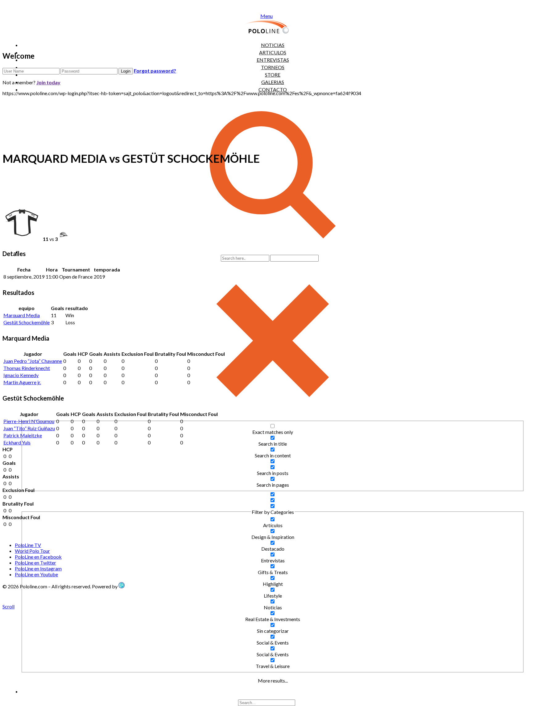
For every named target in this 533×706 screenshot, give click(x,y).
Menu (266, 16)
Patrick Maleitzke (22, 435)
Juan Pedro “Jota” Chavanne (32, 361)
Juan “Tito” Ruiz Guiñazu (29, 428)
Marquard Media (21, 315)
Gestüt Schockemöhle (26, 322)
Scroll (8, 606)
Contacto (272, 89)
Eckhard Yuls (17, 442)
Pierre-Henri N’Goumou (28, 421)
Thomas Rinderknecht (26, 368)
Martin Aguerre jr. (22, 382)
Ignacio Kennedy (21, 375)
